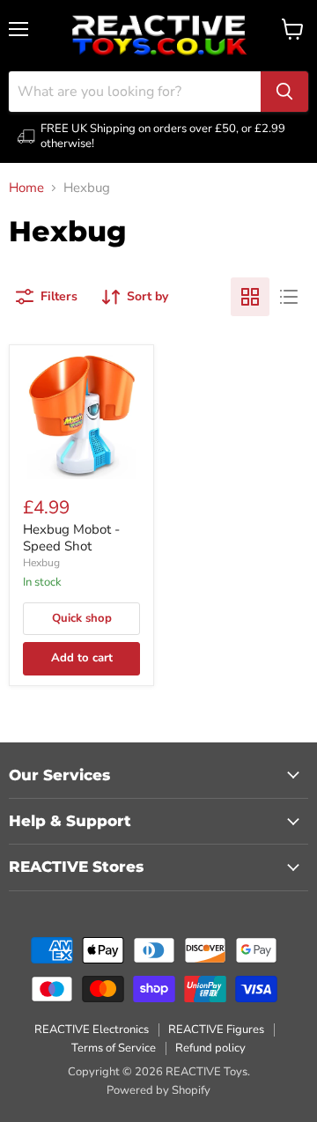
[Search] (284, 91)
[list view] (288, 296)
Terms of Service (113, 1048)
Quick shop (82, 618)
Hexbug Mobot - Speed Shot (71, 538)
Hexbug (41, 563)
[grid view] (250, 296)
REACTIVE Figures (216, 1029)
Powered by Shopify (158, 1090)
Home (26, 188)
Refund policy (210, 1048)
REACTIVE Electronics (91, 1029)
